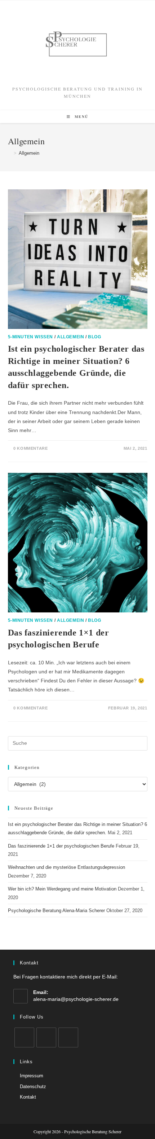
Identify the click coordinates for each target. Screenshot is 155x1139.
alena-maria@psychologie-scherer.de (76, 999)
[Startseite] (10, 153)
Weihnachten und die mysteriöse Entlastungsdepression (66, 867)
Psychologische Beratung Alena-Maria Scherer (56, 910)
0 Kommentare (30, 448)
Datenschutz (33, 1086)
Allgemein (29, 153)
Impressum (31, 1075)
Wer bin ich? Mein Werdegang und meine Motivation (62, 889)
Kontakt (28, 1097)
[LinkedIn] (46, 1037)
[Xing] (68, 1037)
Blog (94, 336)
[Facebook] (24, 1037)
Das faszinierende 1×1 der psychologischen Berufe (61, 846)
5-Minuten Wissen (30, 336)
